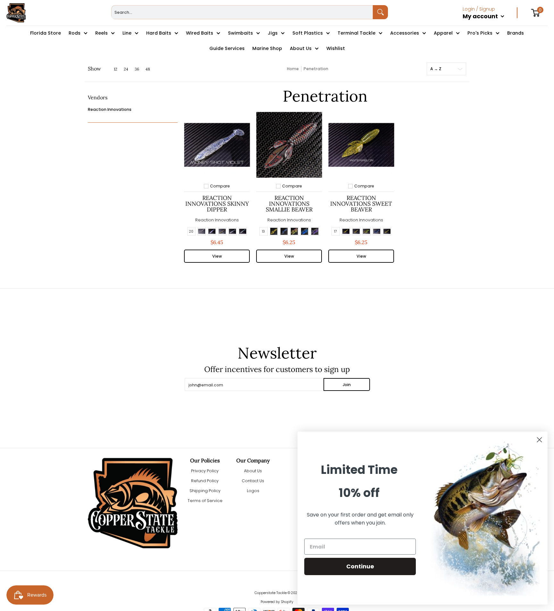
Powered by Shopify (277, 601)
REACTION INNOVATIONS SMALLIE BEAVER (289, 203)
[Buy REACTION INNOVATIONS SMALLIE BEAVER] (289, 145)
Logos (253, 490)
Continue (360, 566)
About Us (253, 471)
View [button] (217, 256)
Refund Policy (205, 480)
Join (347, 384)
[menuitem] (490, 23)
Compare (220, 186)
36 (137, 69)
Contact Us (253, 480)
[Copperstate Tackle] (16, 13)
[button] (97, 100)
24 (126, 69)
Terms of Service (205, 500)
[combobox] (242, 12)
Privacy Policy (205, 471)
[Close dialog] (539, 439)
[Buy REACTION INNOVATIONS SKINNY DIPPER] (217, 145)
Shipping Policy (205, 490)
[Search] (380, 12)
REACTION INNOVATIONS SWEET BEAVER (361, 203)
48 (148, 69)
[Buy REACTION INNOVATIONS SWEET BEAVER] (361, 145)
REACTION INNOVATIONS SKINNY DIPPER (217, 203)
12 (115, 69)
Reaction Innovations (109, 109)
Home (293, 68)
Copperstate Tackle (271, 592)
